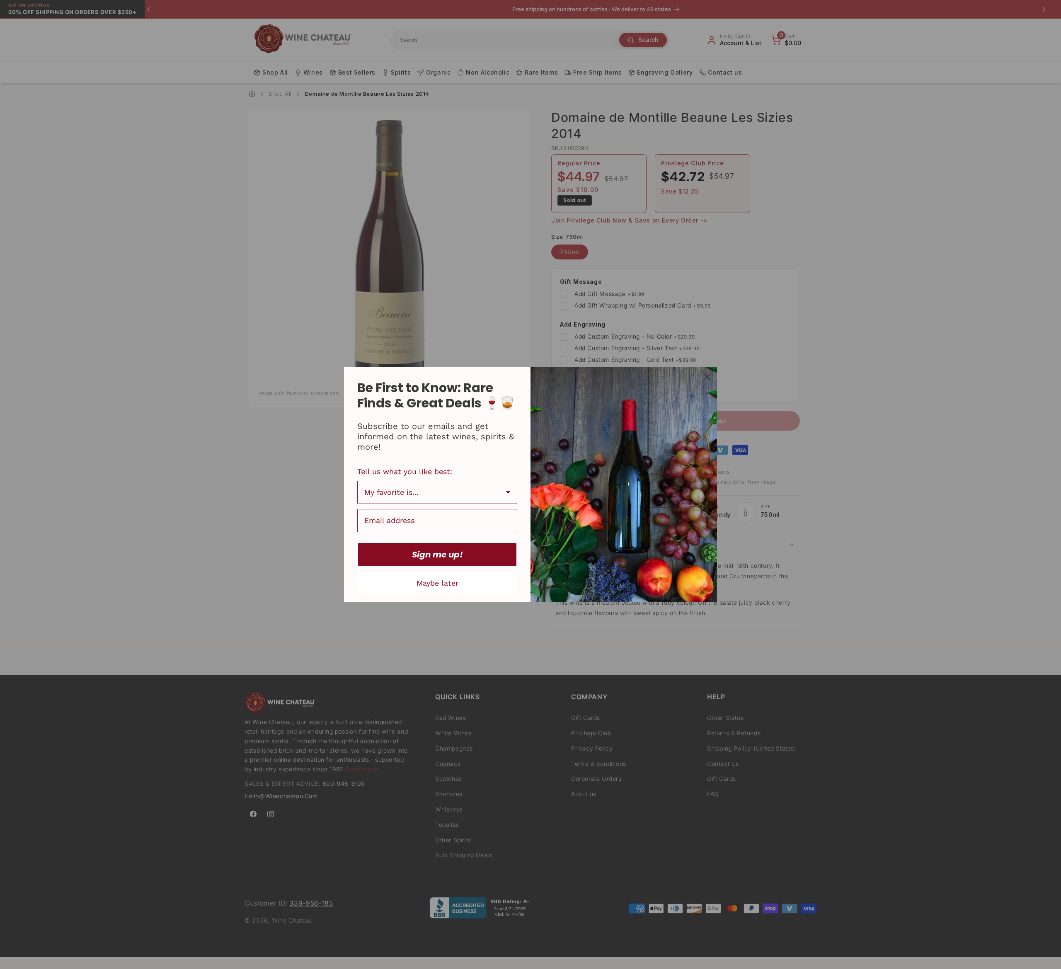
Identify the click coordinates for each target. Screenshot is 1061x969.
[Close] (707, 377)
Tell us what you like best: (404, 471)
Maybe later (437, 583)
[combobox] (437, 492)
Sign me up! (437, 554)
